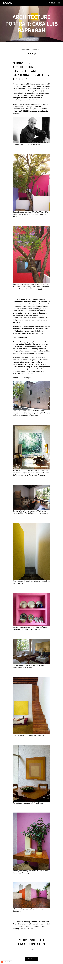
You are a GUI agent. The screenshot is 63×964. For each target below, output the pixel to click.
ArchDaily (36, 144)
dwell (15, 216)
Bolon (28, 49)
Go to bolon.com (53, 3)
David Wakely (27, 667)
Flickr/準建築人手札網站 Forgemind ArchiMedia (30, 513)
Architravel (17, 911)
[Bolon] (7, 3)
